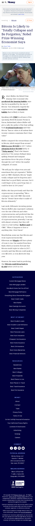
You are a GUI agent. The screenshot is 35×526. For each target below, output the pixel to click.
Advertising (17, 430)
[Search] (5, 2)
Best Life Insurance (17, 346)
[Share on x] (15, 448)
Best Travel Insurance (17, 386)
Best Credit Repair (17, 328)
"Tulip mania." (8, 151)
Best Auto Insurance (17, 335)
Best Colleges (17, 372)
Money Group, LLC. (19, 495)
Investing (5, 20)
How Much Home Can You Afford (17, 288)
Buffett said (25, 225)
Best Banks (17, 302)
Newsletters (17, 365)
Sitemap (17, 434)
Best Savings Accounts (17, 306)
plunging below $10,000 (12, 149)
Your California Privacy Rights (17, 423)
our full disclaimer (26, 512)
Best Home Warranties (17, 350)
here (30, 520)
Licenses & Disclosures (17, 426)
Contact (17, 405)
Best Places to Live (17, 379)
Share (30, 20)
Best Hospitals (17, 376)
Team (17, 408)
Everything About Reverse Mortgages (17, 295)
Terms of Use (17, 416)
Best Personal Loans (17, 332)
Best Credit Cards (17, 299)
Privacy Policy (17, 412)
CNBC (15, 117)
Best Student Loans (17, 321)
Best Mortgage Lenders (17, 284)
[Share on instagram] (19, 448)
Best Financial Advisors (17, 353)
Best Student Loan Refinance (17, 325)
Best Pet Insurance (17, 390)
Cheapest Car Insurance (17, 339)
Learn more (21, 14)
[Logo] (11, 2)
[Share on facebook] (11, 448)
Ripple (16, 240)
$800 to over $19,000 (10, 146)
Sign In (30, 2)
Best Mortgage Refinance (17, 292)
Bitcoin (14, 20)
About (17, 401)
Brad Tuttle (7, 46)
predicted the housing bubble (14, 101)
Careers (17, 437)
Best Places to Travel (17, 383)
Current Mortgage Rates (17, 281)
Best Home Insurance (17, 343)
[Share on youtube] (23, 448)
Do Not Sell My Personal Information (17, 419)
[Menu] (3, 2)
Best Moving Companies (17, 310)
